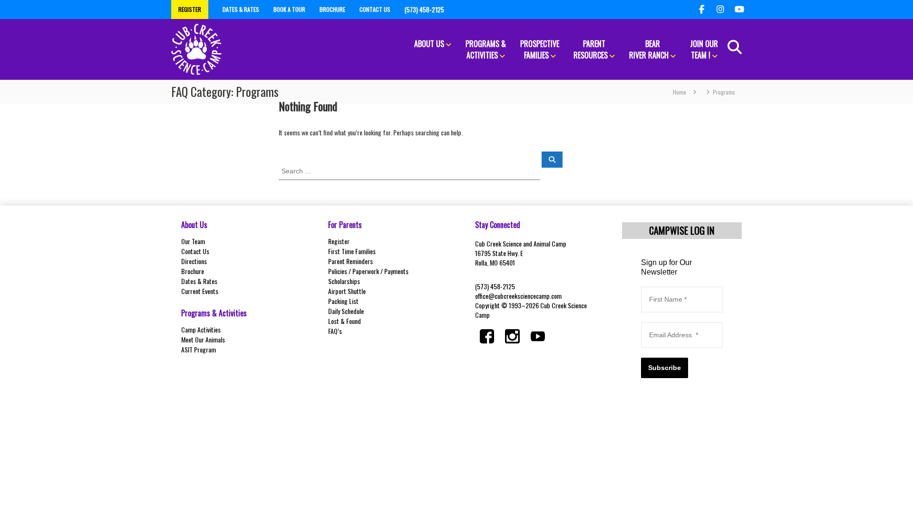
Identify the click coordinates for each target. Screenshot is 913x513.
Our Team (193, 241)
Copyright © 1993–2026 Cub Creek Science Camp (531, 310)
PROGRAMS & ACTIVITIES (486, 49)
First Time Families (352, 251)
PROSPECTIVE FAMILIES (539, 49)
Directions (194, 261)
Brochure (192, 271)
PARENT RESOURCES (590, 49)
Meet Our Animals (203, 339)
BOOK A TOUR (289, 9)
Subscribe (664, 367)
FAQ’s (335, 331)
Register (339, 241)
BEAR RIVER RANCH (649, 49)
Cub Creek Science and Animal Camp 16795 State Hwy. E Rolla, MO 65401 (520, 252)
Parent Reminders (350, 261)
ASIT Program (198, 349)
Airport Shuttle (347, 291)
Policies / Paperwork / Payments (368, 271)
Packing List (343, 301)
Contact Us (195, 251)
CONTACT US (374, 9)
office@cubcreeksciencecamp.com (518, 296)
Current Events (199, 291)
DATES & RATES (241, 9)
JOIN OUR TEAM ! (704, 49)
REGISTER (189, 9)
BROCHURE (332, 9)
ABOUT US (429, 43)
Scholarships (344, 281)
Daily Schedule (346, 311)
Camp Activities (201, 329)
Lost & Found (344, 321)
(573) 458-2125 (495, 286)
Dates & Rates (199, 281)
